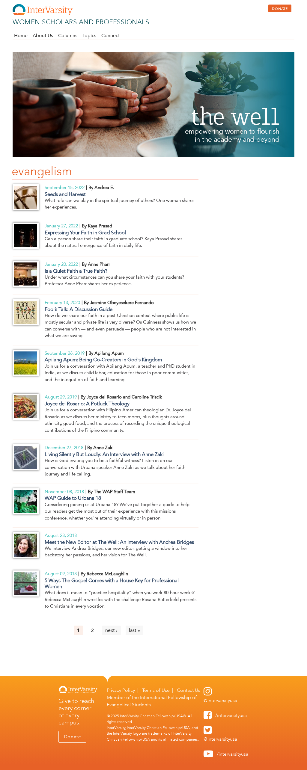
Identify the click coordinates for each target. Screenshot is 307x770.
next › (111, 630)
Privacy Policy (121, 690)
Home (21, 35)
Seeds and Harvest (65, 194)
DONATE (280, 8)
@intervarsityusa (220, 700)
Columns (67, 35)
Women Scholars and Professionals (81, 22)
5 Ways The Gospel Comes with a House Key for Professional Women (112, 583)
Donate (72, 736)
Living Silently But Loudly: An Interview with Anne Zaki (104, 454)
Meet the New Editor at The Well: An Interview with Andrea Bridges (119, 542)
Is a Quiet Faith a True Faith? (76, 271)
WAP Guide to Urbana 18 (73, 498)
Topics (89, 35)
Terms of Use (156, 690)
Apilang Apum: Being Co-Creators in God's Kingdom (103, 360)
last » (134, 630)
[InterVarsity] (43, 14)
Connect (110, 35)
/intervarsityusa (231, 715)
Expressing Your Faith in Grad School (85, 232)
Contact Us (188, 690)
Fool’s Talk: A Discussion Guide (78, 309)
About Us (43, 35)
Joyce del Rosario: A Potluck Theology (87, 404)
